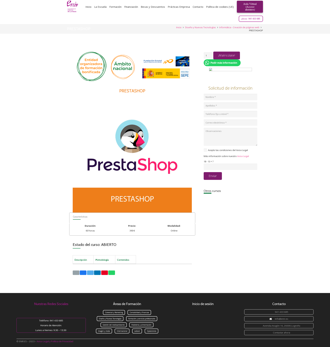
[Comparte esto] (83, 272)
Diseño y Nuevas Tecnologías (200, 27)
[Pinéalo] (104, 272)
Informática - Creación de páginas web (239, 27)
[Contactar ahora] (270, 332)
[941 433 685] (272, 312)
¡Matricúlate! (226, 55)
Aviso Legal (243, 156)
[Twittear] (90, 272)
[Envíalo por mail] (76, 272)
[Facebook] (233, 19)
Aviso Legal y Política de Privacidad (55, 341)
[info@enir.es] (272, 318)
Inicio (179, 27)
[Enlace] (72, 7)
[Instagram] (224, 19)
